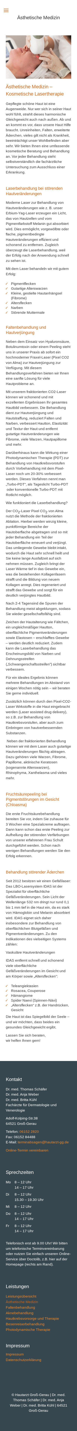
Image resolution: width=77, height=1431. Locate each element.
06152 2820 (29, 1132)
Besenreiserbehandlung (25, 1324)
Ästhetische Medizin (22, 1302)
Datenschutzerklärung (23, 1360)
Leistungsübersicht (21, 1296)
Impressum (15, 1354)
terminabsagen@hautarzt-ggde (43, 1142)
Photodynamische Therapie (28, 1330)
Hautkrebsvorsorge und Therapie (32, 1318)
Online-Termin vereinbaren (27, 1150)
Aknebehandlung (19, 1313)
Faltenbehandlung (20, 1307)
